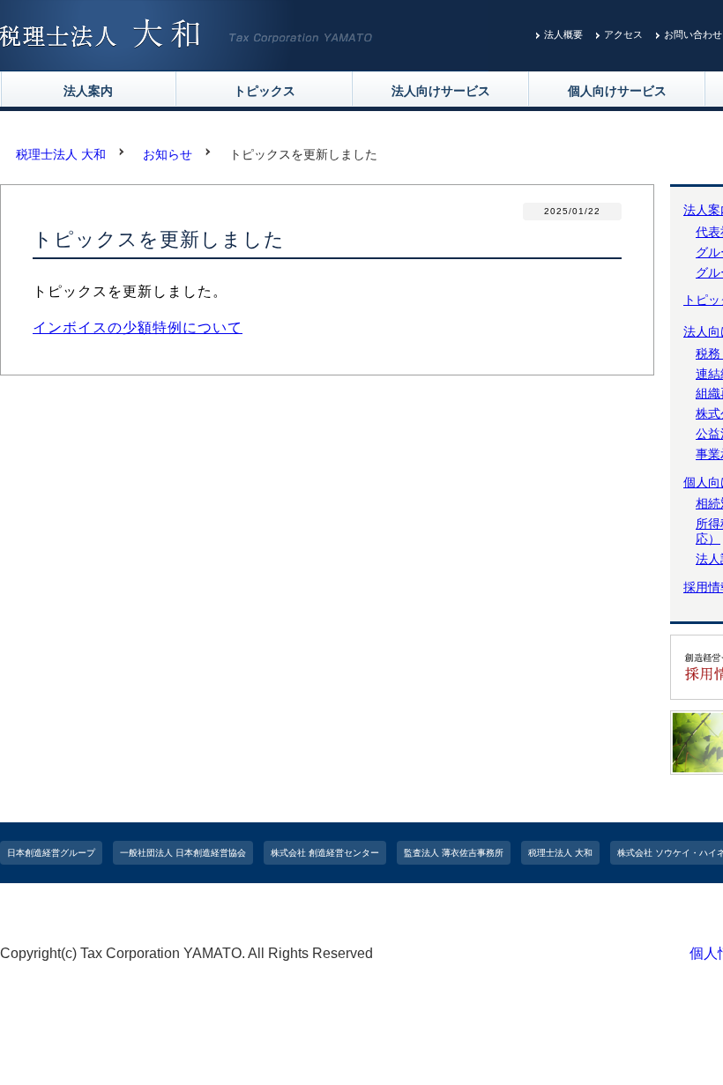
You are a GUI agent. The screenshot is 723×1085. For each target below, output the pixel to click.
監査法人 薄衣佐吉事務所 (453, 853)
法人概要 (563, 34)
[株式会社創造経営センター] (244, 59)
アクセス (623, 34)
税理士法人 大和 (560, 853)
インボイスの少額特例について (137, 327)
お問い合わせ (693, 34)
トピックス (264, 91)
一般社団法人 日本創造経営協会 (183, 853)
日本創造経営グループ (51, 853)
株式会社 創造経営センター (325, 853)
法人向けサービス (440, 91)
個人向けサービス (617, 91)
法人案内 (88, 91)
